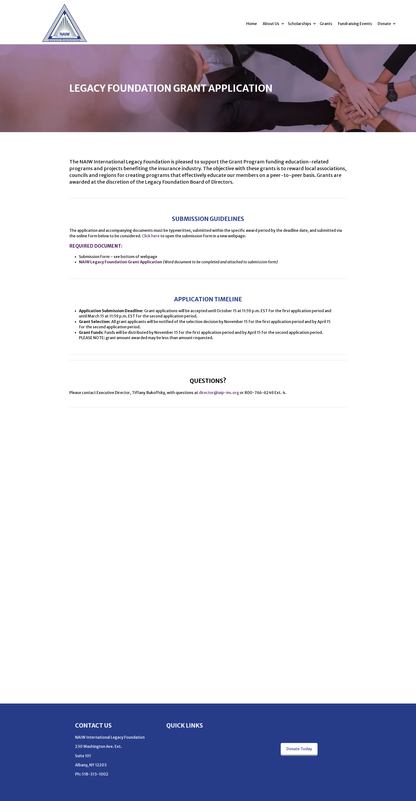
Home (251, 23)
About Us (271, 23)
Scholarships (299, 23)
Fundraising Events (355, 23)
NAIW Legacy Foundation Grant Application (120, 261)
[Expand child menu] (282, 23)
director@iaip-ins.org (219, 392)
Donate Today (299, 748)
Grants (326, 23)
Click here (151, 235)
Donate (384, 23)
